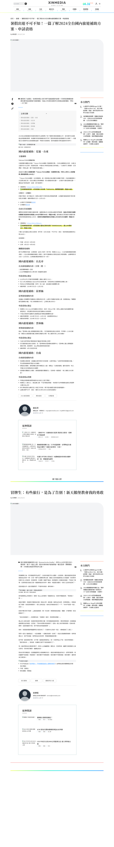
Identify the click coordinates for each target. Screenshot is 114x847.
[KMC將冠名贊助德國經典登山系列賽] (29, 733)
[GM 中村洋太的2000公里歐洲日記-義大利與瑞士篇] (29, 745)
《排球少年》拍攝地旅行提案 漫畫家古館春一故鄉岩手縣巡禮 (54, 433)
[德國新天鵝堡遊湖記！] (29, 721)
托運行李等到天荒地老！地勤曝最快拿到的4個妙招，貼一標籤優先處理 (54, 457)
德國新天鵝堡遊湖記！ (45, 717)
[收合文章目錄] (46, 113)
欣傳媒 (14, 498)
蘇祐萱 (14, 34)
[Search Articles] (26, 4)
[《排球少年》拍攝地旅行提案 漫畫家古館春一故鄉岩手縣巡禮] (29, 436)
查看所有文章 (37, 413)
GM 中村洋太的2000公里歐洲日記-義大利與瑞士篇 (54, 742)
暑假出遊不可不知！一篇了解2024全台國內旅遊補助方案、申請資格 (45, 18)
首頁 (12, 18)
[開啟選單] (99, 4)
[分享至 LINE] (12, 104)
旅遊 (17, 18)
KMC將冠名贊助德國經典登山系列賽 (50, 729)
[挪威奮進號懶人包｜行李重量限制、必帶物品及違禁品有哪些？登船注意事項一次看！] (29, 448)
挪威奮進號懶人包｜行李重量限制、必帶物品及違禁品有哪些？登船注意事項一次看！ (54, 445)
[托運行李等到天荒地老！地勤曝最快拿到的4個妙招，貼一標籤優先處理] (29, 460)
